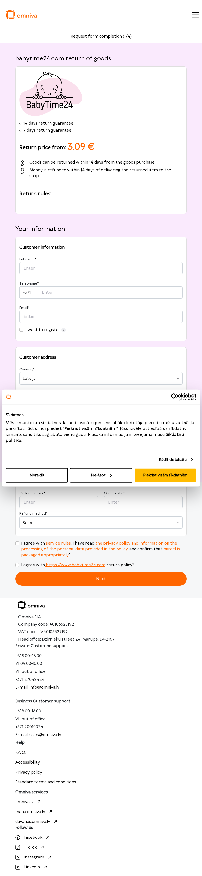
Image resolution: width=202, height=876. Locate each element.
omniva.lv (24, 802)
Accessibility (27, 762)
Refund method (33, 513)
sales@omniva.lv (45, 735)
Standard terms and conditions (45, 782)
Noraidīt (37, 475)
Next (101, 579)
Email (24, 308)
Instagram (34, 857)
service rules (58, 543)
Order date (114, 493)
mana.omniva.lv (30, 812)
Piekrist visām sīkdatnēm (165, 475)
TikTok (30, 847)
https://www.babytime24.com (75, 565)
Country (26, 369)
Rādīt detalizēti (173, 459)
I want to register (42, 329)
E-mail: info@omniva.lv (37, 687)
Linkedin (32, 867)
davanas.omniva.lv (32, 821)
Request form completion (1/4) (101, 36)
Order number (32, 493)
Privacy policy (28, 772)
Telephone (29, 283)
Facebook (33, 837)
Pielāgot (98, 475)
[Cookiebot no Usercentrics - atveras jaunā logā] (174, 397)
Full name (27, 259)
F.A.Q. (20, 752)
